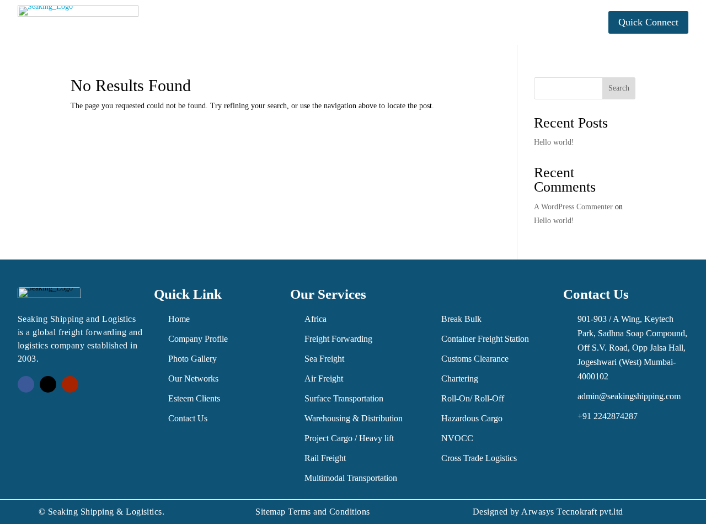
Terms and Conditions (329, 511)
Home (176, 22)
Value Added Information (398, 22)
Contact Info (503, 22)
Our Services (292, 22)
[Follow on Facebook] (26, 384)
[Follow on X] (48, 384)
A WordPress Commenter (573, 207)
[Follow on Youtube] (70, 384)
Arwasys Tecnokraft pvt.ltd (572, 511)
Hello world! (554, 142)
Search (618, 88)
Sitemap (270, 511)
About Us (221, 22)
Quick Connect (648, 22)
